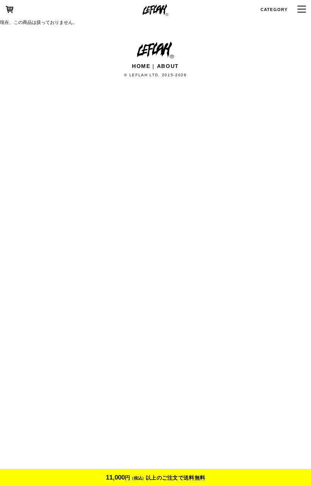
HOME (141, 66)
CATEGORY (274, 9)
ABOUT (168, 66)
